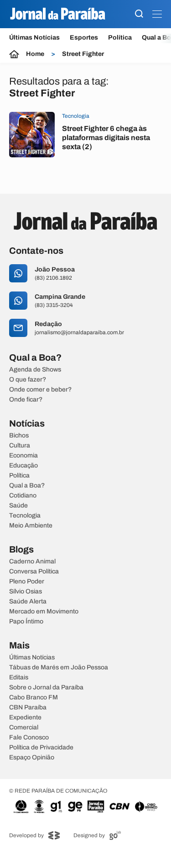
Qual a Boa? (27, 485)
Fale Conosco (29, 737)
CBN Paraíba (28, 707)
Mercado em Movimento (43, 611)
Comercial (23, 727)
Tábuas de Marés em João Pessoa (58, 667)
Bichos (19, 435)
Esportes (84, 37)
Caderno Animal (32, 561)
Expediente (25, 717)
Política (120, 37)
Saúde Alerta (28, 601)
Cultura (19, 445)
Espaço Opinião (31, 757)
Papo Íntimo (26, 621)
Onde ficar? (25, 400)
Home (35, 54)
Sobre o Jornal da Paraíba (46, 687)
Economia (23, 455)
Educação (23, 465)
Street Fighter (83, 54)
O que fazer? (27, 380)
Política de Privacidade (41, 747)
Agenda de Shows (35, 370)
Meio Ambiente (30, 525)
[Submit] (139, 14)
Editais (18, 677)
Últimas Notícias (34, 37)
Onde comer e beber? (40, 390)
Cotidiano (22, 495)
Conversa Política (34, 571)
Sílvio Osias (25, 591)
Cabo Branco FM (33, 697)
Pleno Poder (26, 581)
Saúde (18, 505)
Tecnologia (25, 515)
